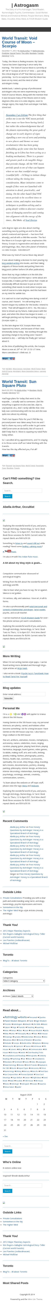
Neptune (37, 1043)
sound (30, 543)
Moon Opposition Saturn (30, 371)
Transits (40, 53)
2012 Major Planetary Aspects (16, 930)
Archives (6, 996)
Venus (13, 1030)
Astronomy (34, 1068)
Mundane (33, 53)
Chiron (43, 1068)
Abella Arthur (25, 51)
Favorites (37, 1040)
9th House (39, 1081)
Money (45, 1043)
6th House (14, 1052)
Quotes (42, 1017)
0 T (18, 393)
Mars (20, 1030)
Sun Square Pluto (19, 466)
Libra (45, 1037)
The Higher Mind (10, 910)
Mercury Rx (9, 1046)
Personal (9, 466)
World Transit (36, 369)
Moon (29, 1059)
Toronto (8, 1024)
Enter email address (12, 694)
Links (13, 1034)
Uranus (38, 1037)
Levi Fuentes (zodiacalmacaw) (16, 940)
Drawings (8, 1037)
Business (8, 1040)
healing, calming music (32, 546)
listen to (19, 543)
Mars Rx (35, 1071)
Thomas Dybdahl (27, 1074)
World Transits (31, 1065)
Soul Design (31, 220)
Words (13, 1068)
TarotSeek (18, 1062)
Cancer (27, 1078)
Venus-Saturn (9, 1087)
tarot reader (39, 609)
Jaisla (46, 1030)
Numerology (9, 1071)
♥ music (9, 551)
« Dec (5, 1136)
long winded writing (10, 263)
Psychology (16, 1059)
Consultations (39, 1059)
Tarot (31, 1021)
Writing (18, 1071)
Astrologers (17, 371)
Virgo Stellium (17, 1078)
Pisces (26, 1062)
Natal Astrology (10, 1065)
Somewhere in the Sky (13, 907)
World (39, 390)
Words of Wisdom (25, 1040)
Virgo (14, 1027)
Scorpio (16, 1043)
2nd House (37, 1046)
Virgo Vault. (22, 668)
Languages (42, 1062)
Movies (21, 1065)
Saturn (7, 1027)
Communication (36, 1049)
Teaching (30, 1027)
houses (34, 1084)
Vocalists (19, 1081)
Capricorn (19, 1046)
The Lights (25, 53)
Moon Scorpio (17, 369)
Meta (24, 785)
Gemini (22, 1052)
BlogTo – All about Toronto (15, 960)
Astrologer (26, 369)
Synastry (17, 1037)
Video (33, 1062)
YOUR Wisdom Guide (30, 617)
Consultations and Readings (15, 1056)
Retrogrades (32, 1056)
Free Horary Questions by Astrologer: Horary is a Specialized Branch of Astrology (26, 830)
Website (35, 785)
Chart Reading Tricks (35, 1052)
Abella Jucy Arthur (18, 827)
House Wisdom (36, 1030)
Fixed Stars (44, 1071)
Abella (23, 1017)
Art (15, 1040)
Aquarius (42, 1084)
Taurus (28, 1046)
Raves (7, 1084)
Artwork (28, 1024)
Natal (12, 1081)
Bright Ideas (36, 1078)
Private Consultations (12, 898)
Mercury (27, 1071)
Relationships (28, 1037)
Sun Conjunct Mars (11, 1074)
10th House (29, 1081)
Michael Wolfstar (10, 943)
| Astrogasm (25, 5)
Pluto (35, 1034)
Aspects (23, 1021)
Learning (43, 371)
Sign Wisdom (41, 1021)
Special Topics (15, 53)
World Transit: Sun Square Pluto (19, 383)
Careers (13, 1049)
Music (45, 1024)
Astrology (5, 56)
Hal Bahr (9, 369)
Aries (7, 1030)
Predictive (5, 53)
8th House (43, 1034)
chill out (36, 543)
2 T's (12, 56)
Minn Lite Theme (35, 1299)
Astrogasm (25, 1084)
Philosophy (21, 1034)
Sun (23, 1059)
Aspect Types (23, 1068)
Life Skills (36, 1024)
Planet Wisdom (11, 1021)
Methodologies (38, 51)
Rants (26, 1049)
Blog (20, 1049)
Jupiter (18, 1087)
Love (26, 1030)
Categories (8, 977)
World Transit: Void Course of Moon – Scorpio (19, 42)
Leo (29, 1034)
